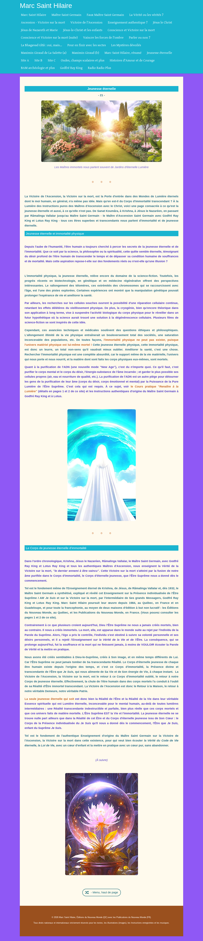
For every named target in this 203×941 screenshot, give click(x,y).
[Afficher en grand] (101, 131)
